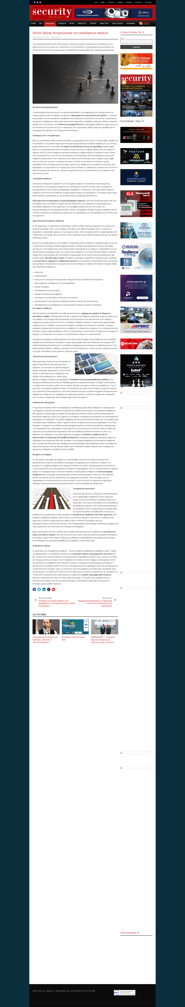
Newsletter (129, 2)
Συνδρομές (111, 2)
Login (95, 2)
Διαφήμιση (120, 2)
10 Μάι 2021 (45, 37)
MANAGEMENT (50, 23)
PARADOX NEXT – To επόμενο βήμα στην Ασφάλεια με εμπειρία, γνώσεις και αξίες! (103, 640)
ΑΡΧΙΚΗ (33, 23)
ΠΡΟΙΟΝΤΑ (93, 23)
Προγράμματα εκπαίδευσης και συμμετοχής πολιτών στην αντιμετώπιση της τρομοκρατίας (95, 603)
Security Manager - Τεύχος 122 (132, 121)
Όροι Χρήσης (148, 2)
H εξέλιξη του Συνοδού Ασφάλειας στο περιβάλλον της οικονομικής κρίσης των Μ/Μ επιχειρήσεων (57, 603)
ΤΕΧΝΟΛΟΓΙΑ (62, 23)
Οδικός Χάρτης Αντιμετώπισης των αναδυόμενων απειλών (70, 33)
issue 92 (57, 37)
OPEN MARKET (130, 23)
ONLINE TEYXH (104, 23)
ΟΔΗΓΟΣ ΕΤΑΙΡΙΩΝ (117, 23)
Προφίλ (103, 2)
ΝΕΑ (40, 23)
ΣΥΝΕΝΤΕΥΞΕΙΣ (82, 23)
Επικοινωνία (138, 2)
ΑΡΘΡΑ (71, 23)
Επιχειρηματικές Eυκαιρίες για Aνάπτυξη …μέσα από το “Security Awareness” (45, 640)
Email (122, 38)
